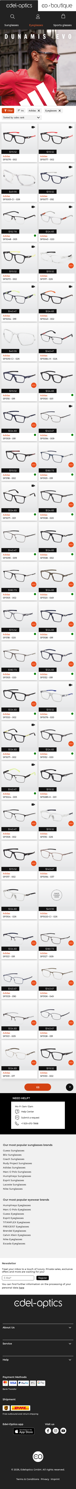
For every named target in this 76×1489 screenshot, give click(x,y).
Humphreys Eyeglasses (17, 1205)
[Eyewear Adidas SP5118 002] (19, 455)
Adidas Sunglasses (14, 1167)
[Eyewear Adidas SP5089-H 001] (57, 774)
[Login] (38, 16)
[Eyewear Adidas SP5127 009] (57, 934)
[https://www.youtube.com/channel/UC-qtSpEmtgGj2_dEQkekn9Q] (63, 1431)
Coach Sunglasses (13, 1159)
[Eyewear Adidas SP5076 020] (57, 694)
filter (10, 110)
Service (7, 1343)
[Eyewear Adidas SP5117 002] (19, 854)
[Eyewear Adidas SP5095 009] (19, 535)
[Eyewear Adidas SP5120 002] (19, 694)
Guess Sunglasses (13, 1150)
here (21, 1287)
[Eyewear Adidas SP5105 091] (57, 455)
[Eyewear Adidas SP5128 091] (57, 1013)
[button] (19, 5)
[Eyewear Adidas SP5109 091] (19, 416)
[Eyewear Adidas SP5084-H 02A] (57, 336)
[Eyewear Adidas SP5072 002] (19, 256)
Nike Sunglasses (13, 1188)
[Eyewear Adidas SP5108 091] (57, 615)
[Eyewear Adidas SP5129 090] (19, 973)
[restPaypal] (23, 1383)
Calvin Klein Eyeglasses (17, 1235)
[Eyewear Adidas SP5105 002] (19, 575)
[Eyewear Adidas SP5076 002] (19, 137)
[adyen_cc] (5, 1383)
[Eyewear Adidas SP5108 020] (57, 495)
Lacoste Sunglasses (14, 1184)
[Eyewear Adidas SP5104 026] (19, 894)
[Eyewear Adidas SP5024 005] (19, 774)
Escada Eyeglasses (14, 1243)
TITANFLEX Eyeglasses (16, 1222)
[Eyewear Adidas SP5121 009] (19, 1013)
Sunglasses (11, 25)
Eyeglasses (36, 25)
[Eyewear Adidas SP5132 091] (57, 655)
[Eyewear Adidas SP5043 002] (57, 296)
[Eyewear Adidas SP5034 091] (19, 296)
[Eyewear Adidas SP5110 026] (57, 814)
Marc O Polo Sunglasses (17, 1171)
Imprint (55, 1479)
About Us (8, 1327)
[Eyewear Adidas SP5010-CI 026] (19, 336)
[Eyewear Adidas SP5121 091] (19, 934)
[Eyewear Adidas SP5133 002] (57, 1053)
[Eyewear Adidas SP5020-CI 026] (57, 894)
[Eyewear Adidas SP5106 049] (57, 973)
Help (6, 1359)
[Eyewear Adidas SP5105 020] (19, 655)
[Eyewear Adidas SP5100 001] (57, 376)
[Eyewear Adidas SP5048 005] (19, 216)
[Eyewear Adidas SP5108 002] (57, 535)
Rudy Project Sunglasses (17, 1163)
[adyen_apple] (33, 1383)
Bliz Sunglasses (12, 1154)
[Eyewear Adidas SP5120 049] (57, 575)
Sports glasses (62, 25)
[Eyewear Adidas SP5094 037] (57, 854)
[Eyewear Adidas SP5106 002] (19, 814)
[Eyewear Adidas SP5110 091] (19, 376)
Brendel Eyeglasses (14, 1230)
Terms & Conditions (27, 1479)
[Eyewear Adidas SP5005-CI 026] (19, 176)
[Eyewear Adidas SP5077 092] (57, 176)
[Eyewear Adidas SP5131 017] (19, 1053)
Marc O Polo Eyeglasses (17, 1209)
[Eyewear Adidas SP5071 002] (19, 734)
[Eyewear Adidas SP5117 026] (57, 256)
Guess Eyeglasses (13, 1213)
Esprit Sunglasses (13, 1180)
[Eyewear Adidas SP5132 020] (57, 734)
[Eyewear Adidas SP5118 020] (19, 615)
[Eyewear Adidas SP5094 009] (57, 416)
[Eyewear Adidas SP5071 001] (19, 495)
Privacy (45, 1479)
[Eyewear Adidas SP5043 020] (57, 216)
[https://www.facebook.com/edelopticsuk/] (48, 1431)
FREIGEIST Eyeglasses (16, 1226)
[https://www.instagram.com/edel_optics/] (56, 1431)
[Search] (12, 16)
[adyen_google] (41, 1383)
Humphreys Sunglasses (17, 1176)
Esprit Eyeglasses (13, 1218)
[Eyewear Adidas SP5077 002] (57, 137)
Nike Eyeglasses (12, 1239)
